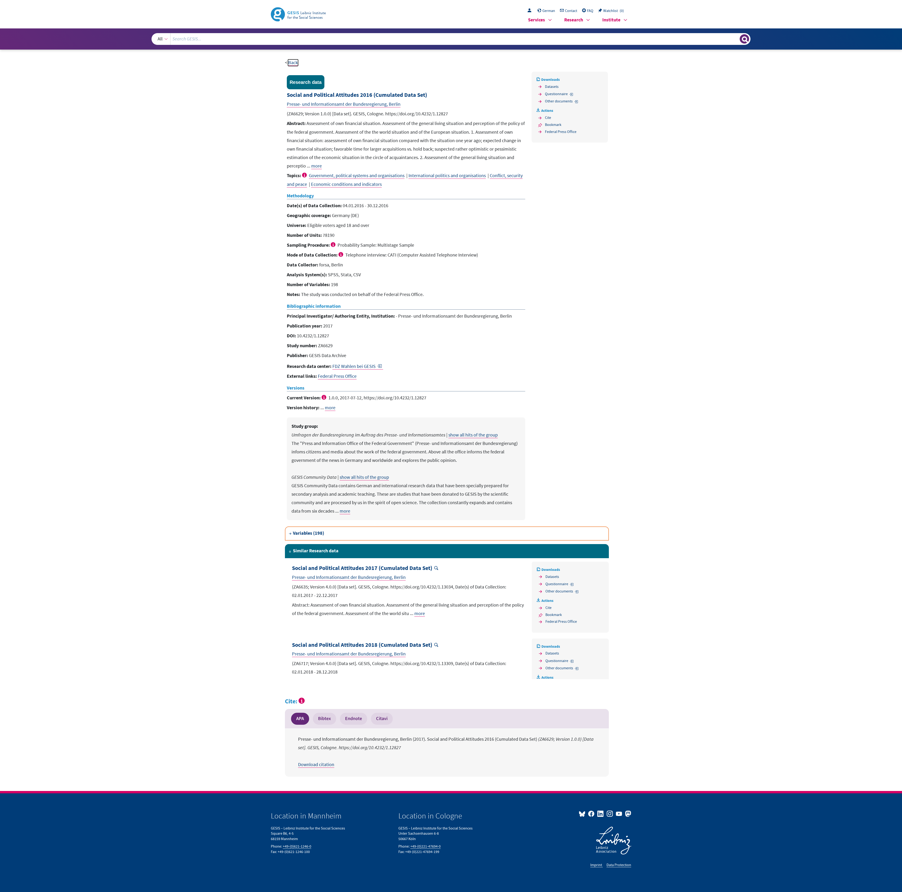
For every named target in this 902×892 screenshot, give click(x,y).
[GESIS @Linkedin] (600, 813)
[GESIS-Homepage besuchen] (299, 14)
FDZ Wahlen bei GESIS (354, 366)
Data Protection (619, 865)
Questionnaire (556, 94)
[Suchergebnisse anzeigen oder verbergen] (744, 39)
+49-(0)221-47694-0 (425, 846)
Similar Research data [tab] (315, 551)
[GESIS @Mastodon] (627, 813)
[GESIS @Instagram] (609, 813)
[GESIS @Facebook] (591, 813)
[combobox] (451, 39)
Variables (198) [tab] (308, 533)
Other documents (559, 101)
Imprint (596, 865)
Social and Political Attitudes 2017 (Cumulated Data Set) (362, 568)
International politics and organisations (447, 176)
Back (293, 63)
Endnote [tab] (353, 718)
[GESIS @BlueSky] (583, 813)
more (316, 166)
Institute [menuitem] (611, 20)
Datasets (552, 86)
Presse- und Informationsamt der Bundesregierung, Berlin (343, 104)
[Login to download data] (531, 10)
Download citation (316, 765)
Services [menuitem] (536, 20)
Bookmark (553, 124)
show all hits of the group (473, 435)
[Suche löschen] (736, 38)
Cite (548, 117)
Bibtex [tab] (324, 718)
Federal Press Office (337, 376)
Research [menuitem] (573, 20)
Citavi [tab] (382, 718)
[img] (305, 175)
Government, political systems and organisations (356, 176)
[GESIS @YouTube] (619, 813)
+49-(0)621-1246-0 (297, 846)
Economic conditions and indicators (346, 184)
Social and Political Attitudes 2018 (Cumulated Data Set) (362, 645)
